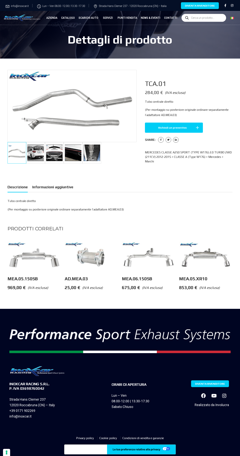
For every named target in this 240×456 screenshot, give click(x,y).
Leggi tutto (64, 249)
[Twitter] (168, 140)
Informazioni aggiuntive (52, 187)
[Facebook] (161, 140)
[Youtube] (214, 395)
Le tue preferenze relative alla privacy (136, 449)
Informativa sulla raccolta (85, 449)
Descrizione (18, 187)
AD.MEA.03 (76, 278)
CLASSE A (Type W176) (189, 157)
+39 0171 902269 (22, 411)
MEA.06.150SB (137, 278)
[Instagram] (224, 395)
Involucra (222, 405)
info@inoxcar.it (20, 416)
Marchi (149, 161)
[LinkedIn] (176, 140)
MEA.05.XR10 (193, 278)
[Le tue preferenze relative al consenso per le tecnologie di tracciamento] (6, 452)
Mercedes (214, 157)
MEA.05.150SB (23, 278)
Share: (150, 140)
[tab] (18, 187)
